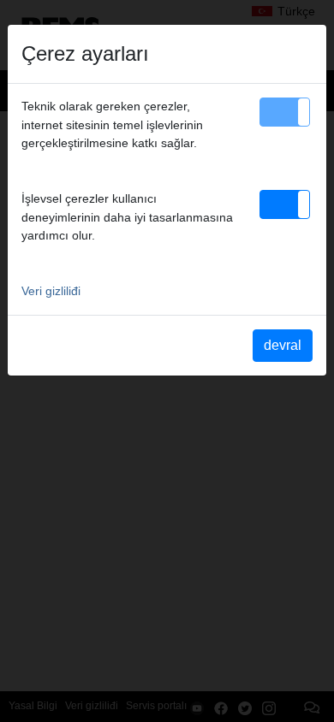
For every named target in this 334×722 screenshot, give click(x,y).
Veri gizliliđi (51, 291)
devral (282, 345)
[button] (284, 112)
